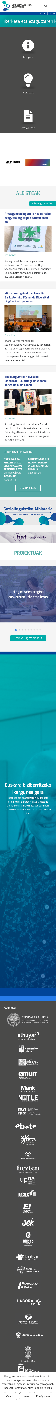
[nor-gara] (28, 42)
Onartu (10, 1396)
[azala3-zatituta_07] (28, 77)
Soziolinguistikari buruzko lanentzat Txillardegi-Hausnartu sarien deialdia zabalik (25, 381)
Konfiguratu (43, 1396)
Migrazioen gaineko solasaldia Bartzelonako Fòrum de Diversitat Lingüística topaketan (26, 297)
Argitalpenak (28, 128)
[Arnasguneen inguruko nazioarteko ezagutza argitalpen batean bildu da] (28, 239)
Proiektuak (28, 92)
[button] (46, 6)
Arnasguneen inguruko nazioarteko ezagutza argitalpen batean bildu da (27, 218)
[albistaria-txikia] (28, 512)
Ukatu (25, 1396)
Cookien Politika (43, 1388)
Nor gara (28, 57)
